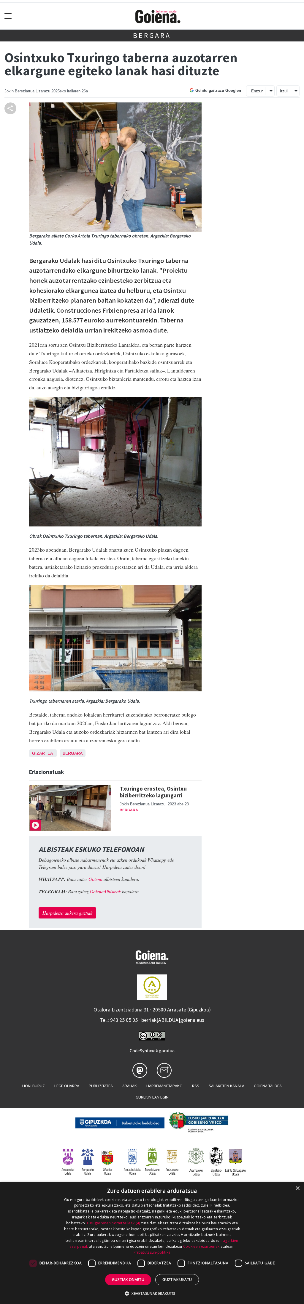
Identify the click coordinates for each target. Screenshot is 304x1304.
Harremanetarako (164, 1085)
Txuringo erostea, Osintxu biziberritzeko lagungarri (153, 792)
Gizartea (42, 753)
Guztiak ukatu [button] (177, 1279)
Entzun (257, 91)
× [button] (297, 1188)
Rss (195, 1085)
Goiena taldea (268, 1085)
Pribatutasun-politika (152, 1252)
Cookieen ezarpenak (201, 1246)
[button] (152, 1293)
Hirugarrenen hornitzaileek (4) (113, 1223)
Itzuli (284, 91)
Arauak (129, 1085)
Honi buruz (33, 1085)
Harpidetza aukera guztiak (67, 913)
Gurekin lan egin (152, 1097)
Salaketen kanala (226, 1085)
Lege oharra (66, 1085)
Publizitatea (101, 1085)
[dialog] (152, 1243)
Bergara (152, 35)
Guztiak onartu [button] (128, 1279)
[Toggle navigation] (8, 16)
